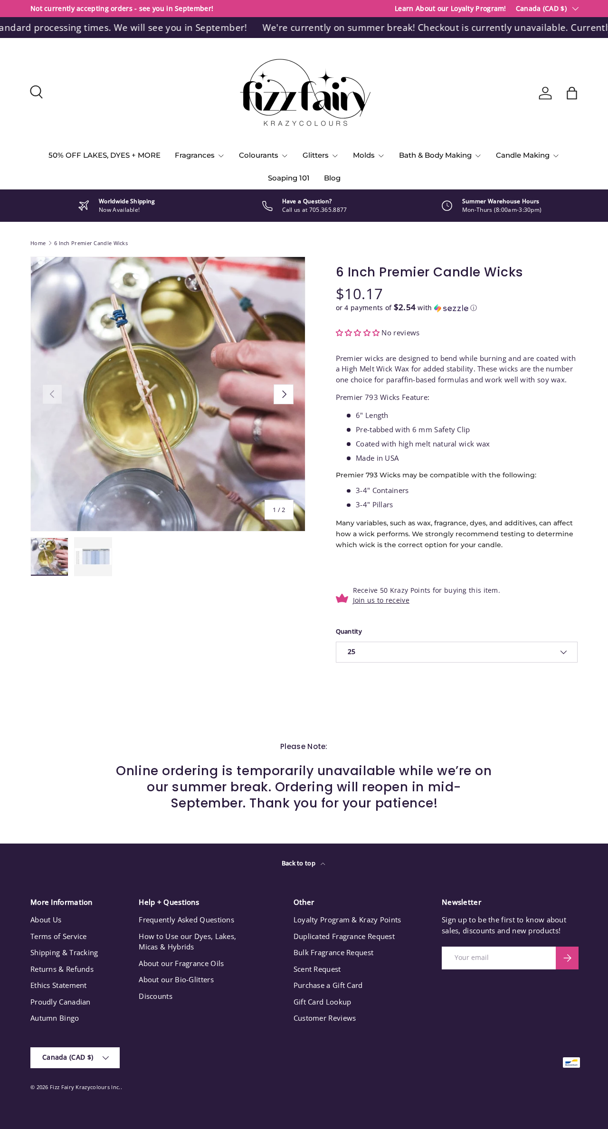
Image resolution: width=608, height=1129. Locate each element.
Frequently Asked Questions (186, 919)
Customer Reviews (325, 1018)
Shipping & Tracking (64, 952)
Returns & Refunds (62, 969)
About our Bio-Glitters (176, 979)
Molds (364, 155)
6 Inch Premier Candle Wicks (91, 243)
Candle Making (523, 155)
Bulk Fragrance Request (334, 952)
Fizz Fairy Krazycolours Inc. (85, 1087)
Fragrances (195, 155)
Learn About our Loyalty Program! (450, 8)
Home (38, 243)
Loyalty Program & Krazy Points (347, 919)
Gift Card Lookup (323, 1001)
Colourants (258, 155)
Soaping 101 (289, 177)
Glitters (316, 155)
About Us (45, 919)
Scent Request (317, 969)
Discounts (155, 996)
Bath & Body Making (435, 155)
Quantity (349, 631)
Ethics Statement (58, 985)
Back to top (299, 863)
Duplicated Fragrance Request (344, 936)
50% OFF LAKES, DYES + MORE (104, 155)
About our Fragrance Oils (181, 963)
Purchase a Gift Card (328, 985)
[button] (571, 93)
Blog (332, 177)
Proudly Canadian (60, 1001)
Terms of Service (58, 936)
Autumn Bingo (54, 1018)
